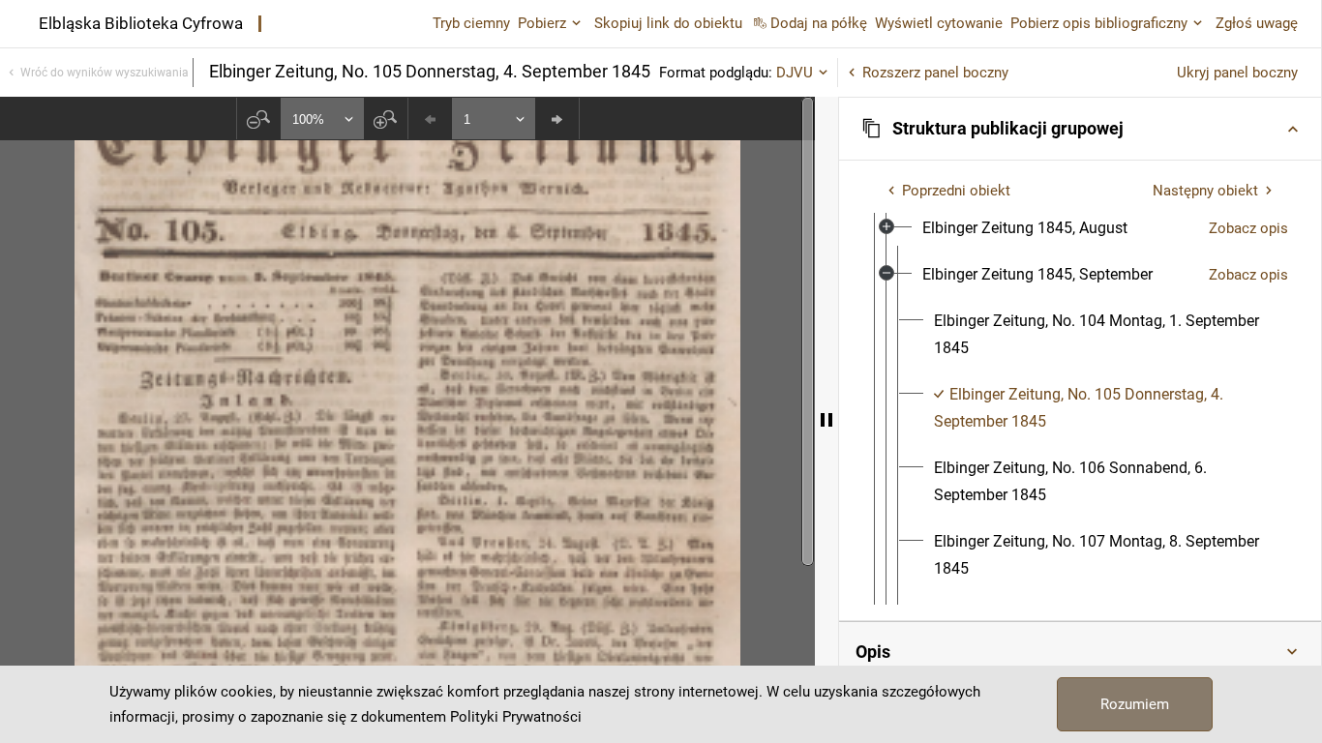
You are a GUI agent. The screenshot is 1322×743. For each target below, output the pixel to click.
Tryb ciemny (471, 23)
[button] (1080, 129)
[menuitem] (1025, 228)
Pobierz (542, 23)
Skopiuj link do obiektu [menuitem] (668, 23)
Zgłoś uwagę (1257, 23)
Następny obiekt (1205, 190)
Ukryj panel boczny (1237, 72)
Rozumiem (1134, 704)
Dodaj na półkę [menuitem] (818, 23)
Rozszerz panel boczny (935, 72)
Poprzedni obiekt (956, 190)
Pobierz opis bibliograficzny (1098, 23)
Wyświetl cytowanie (939, 23)
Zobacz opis (1248, 228)
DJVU (794, 72)
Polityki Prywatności (516, 717)
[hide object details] (826, 420)
